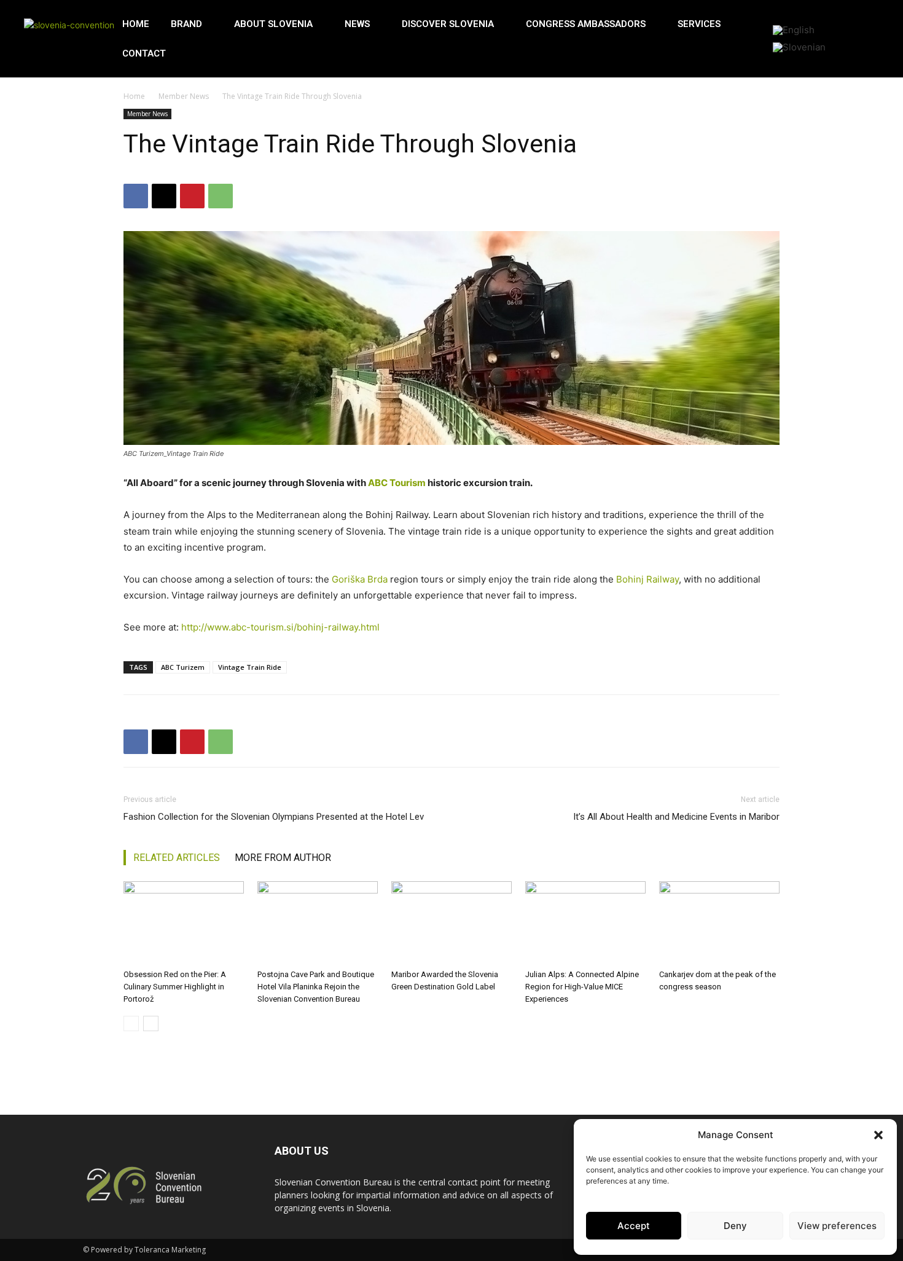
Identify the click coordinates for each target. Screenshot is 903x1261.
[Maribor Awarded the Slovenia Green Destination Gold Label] (451, 922)
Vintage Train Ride (249, 667)
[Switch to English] (794, 30)
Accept (633, 1226)
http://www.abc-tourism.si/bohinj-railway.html (280, 627)
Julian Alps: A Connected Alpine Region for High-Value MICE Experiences (582, 987)
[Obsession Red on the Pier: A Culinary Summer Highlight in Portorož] (183, 922)
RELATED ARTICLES (176, 857)
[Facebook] (135, 196)
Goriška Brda (360, 579)
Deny (735, 1226)
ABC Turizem (183, 667)
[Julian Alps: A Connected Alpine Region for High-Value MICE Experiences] (585, 922)
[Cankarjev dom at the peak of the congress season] (719, 922)
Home (134, 96)
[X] (164, 196)
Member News (183, 96)
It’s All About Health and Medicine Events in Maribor (676, 816)
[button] (878, 1135)
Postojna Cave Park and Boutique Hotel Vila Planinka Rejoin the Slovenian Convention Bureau (315, 987)
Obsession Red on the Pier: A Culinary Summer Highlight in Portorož (174, 987)
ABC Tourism (397, 483)
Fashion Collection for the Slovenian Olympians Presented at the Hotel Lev (273, 816)
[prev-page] (131, 1023)
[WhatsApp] (220, 196)
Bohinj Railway (647, 579)
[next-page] (150, 1023)
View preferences (837, 1226)
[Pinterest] (192, 196)
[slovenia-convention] (70, 39)
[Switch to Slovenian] (799, 47)
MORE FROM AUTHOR (283, 857)
